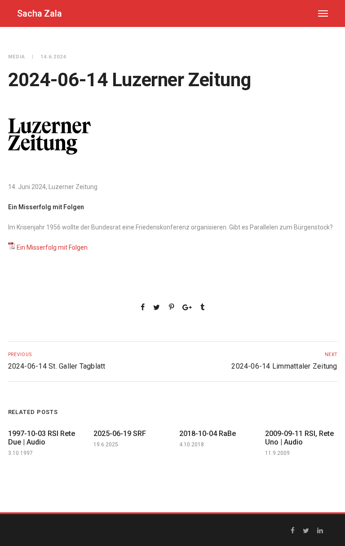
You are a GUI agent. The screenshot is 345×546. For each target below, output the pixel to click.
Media (17, 57)
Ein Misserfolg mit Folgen (52, 247)
